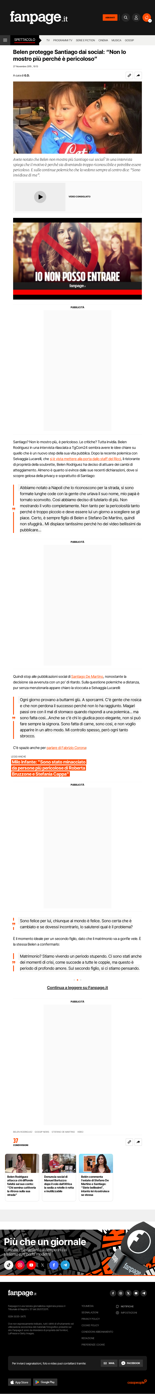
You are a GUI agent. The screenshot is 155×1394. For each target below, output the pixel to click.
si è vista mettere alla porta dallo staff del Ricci (85, 459)
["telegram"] (65, 1265)
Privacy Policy (91, 1318)
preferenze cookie (93, 1344)
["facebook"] (54, 1265)
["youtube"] (31, 1265)
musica (116, 40)
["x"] (42, 1265)
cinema (103, 40)
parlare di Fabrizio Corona (66, 748)
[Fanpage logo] (34, 17)
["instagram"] (20, 1265)
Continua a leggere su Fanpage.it (77, 987)
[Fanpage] (22, 1293)
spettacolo (24, 40)
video (80, 1132)
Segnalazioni (90, 1312)
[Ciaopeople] (137, 1383)
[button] (138, 75)
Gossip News (42, 1132)
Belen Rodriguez (22, 1132)
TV (48, 40)
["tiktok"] (8, 1265)
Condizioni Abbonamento (97, 1331)
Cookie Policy (90, 1325)
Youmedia (88, 1305)
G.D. (27, 75)
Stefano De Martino (63, 1132)
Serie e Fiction (85, 40)
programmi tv (62, 40)
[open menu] (5, 40)
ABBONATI (110, 17)
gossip (129, 40)
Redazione (88, 1338)
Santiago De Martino (87, 676)
